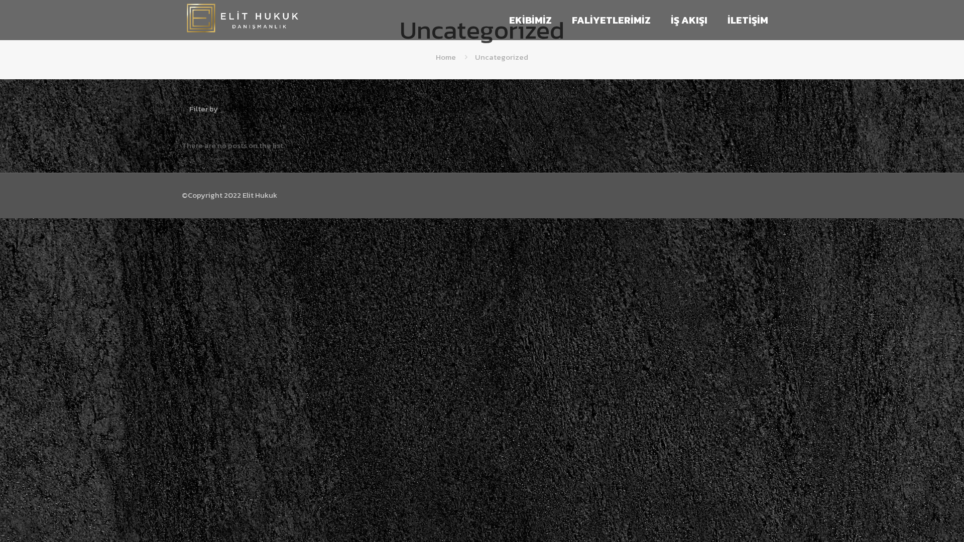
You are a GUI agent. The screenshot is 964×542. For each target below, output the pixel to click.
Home (446, 57)
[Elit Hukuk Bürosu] (242, 30)
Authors (355, 108)
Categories (253, 108)
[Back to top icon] (915, 521)
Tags (307, 108)
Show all (760, 108)
